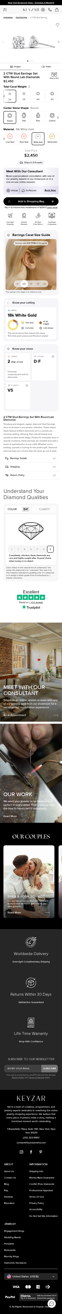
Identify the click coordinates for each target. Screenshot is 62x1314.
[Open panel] (5, 9)
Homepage (8, 17)
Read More (10, 816)
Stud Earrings (21, 17)
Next (58, 42)
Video (48, 66)
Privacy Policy (18, 1077)
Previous (4, 42)
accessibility (35, 1209)
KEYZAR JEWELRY (30, 8)
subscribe (49, 1068)
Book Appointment (14, 715)
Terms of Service (36, 1077)
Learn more (52, 207)
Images (17, 66)
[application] (52, 1304)
